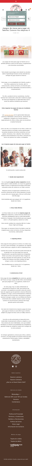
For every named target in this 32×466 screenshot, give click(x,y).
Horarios (16, 399)
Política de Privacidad (16, 414)
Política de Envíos (16, 421)
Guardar (11, 23)
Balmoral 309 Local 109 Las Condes (16, 397)
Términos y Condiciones (16, 416)
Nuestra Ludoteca (16, 377)
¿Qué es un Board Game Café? (16, 382)
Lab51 (26, 459)
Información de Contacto (16, 426)
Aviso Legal (16, 424)
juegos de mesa (9, 115)
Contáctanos (16, 402)
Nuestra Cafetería (16, 379)
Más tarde (21, 23)
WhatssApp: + (16, 394)
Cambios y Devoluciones (16, 419)
